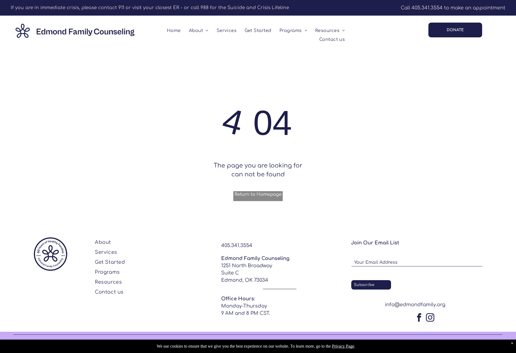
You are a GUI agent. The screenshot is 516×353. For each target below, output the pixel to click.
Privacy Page (343, 346)
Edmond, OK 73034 (244, 280)
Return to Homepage (258, 194)
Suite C (230, 273)
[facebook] (419, 318)
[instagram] (430, 318)
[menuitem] (174, 30)
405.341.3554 (427, 7)
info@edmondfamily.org (415, 304)
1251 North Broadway (246, 265)
